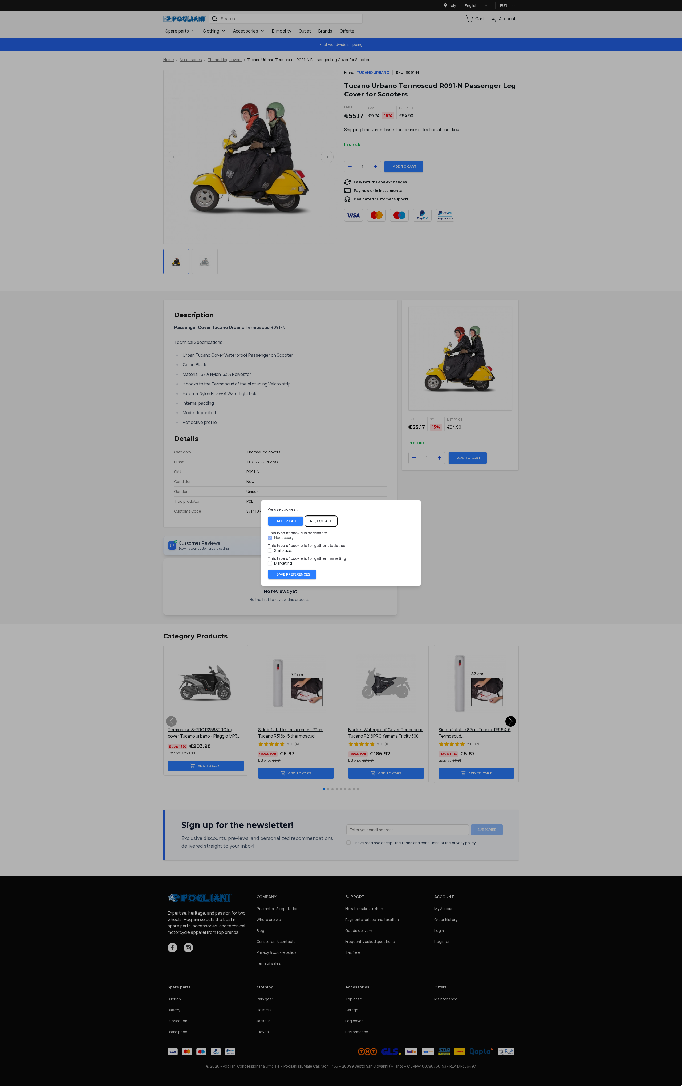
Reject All (321, 521)
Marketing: (283, 563)
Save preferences (293, 574)
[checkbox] (270, 538)
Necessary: (284, 538)
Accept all (287, 521)
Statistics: (283, 550)
